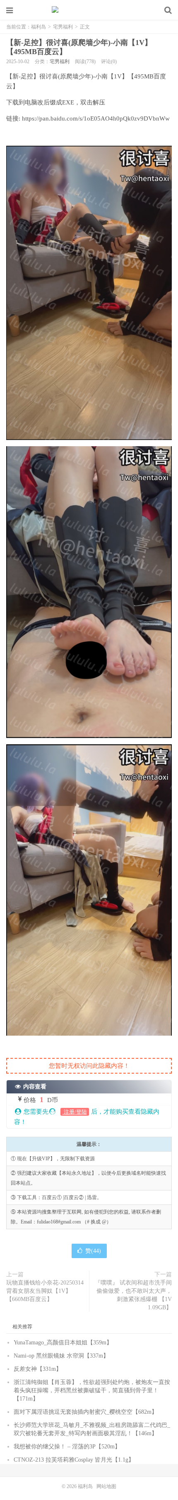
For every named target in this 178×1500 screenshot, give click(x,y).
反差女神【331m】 (38, 1369)
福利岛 (89, 10)
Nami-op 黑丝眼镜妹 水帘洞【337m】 (61, 1356)
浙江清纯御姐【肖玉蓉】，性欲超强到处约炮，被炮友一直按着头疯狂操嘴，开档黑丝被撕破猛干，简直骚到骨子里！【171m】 (92, 1390)
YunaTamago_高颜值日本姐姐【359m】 (63, 1342)
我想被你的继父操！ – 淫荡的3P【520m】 (67, 1446)
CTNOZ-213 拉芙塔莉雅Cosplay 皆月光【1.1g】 (74, 1460)
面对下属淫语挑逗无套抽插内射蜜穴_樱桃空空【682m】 (85, 1412)
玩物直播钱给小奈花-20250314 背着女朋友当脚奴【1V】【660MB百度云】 (45, 1291)
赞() (93, 1251)
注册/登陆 (75, 1112)
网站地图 (106, 1486)
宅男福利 (63, 27)
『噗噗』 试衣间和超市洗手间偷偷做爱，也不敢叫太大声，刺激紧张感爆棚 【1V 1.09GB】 (133, 1295)
